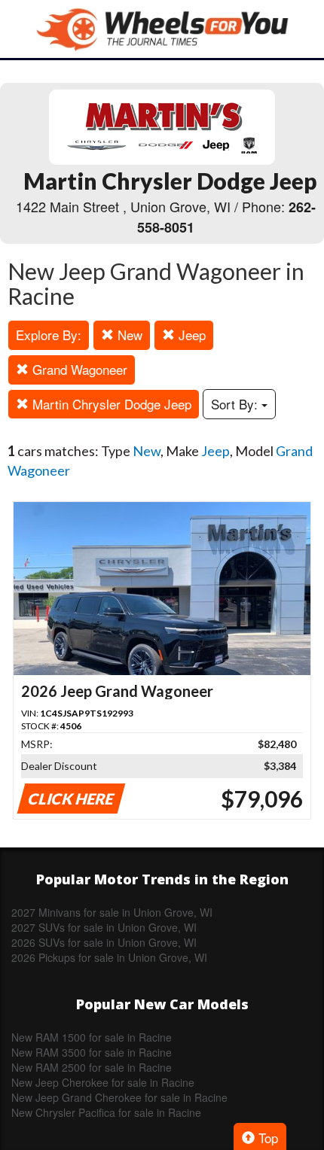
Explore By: (48, 334)
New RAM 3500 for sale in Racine (91, 1052)
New (128, 334)
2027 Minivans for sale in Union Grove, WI (111, 912)
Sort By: (236, 403)
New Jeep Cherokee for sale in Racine (102, 1082)
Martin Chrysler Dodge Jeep (110, 403)
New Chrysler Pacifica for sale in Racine (106, 1112)
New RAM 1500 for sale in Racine (91, 1037)
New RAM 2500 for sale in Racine (91, 1067)
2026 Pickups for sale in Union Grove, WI (109, 957)
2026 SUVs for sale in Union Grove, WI (104, 942)
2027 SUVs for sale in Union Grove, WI (104, 927)
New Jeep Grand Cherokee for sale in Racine (119, 1097)
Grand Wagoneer (78, 369)
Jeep (190, 334)
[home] (162, 29)
